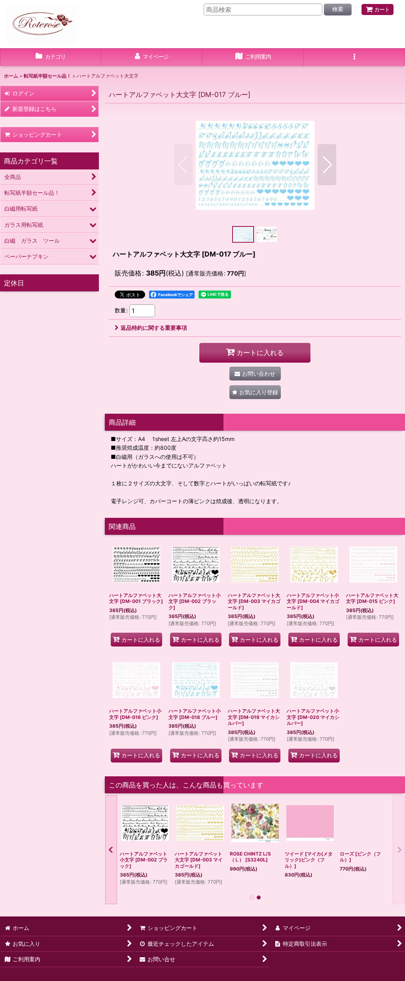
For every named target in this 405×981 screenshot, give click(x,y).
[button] (354, 57)
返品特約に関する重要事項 (154, 327)
